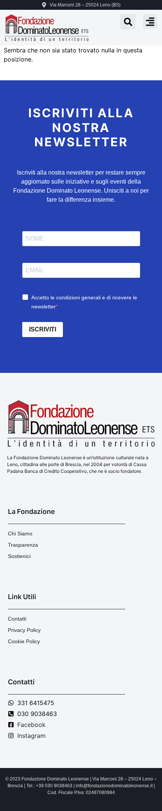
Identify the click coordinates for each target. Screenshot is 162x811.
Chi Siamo (20, 533)
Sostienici (19, 556)
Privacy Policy (24, 630)
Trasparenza (23, 545)
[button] (150, 21)
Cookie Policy (24, 641)
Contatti (17, 619)
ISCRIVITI (42, 329)
